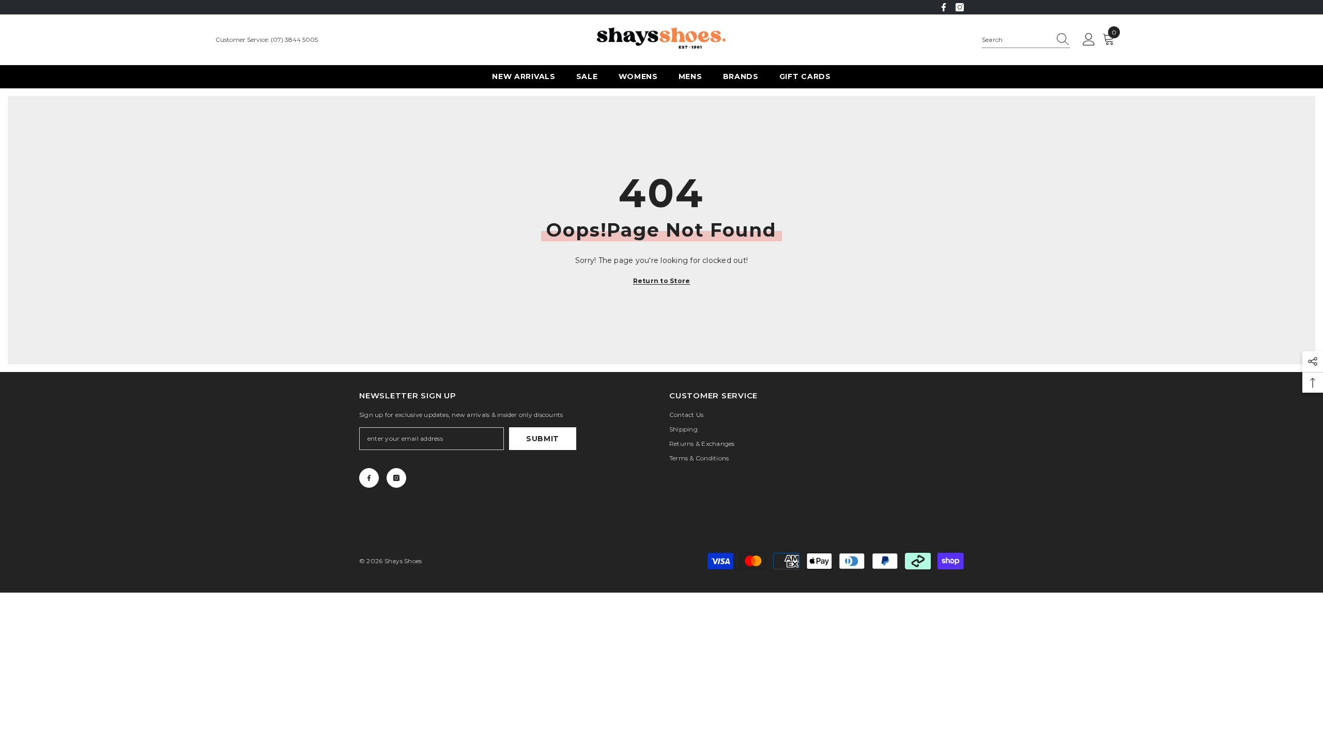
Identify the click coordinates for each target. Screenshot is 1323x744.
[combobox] (1016, 40)
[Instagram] (960, 7)
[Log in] (1089, 40)
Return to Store (661, 281)
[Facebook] (944, 7)
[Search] (1026, 40)
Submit (542, 438)
